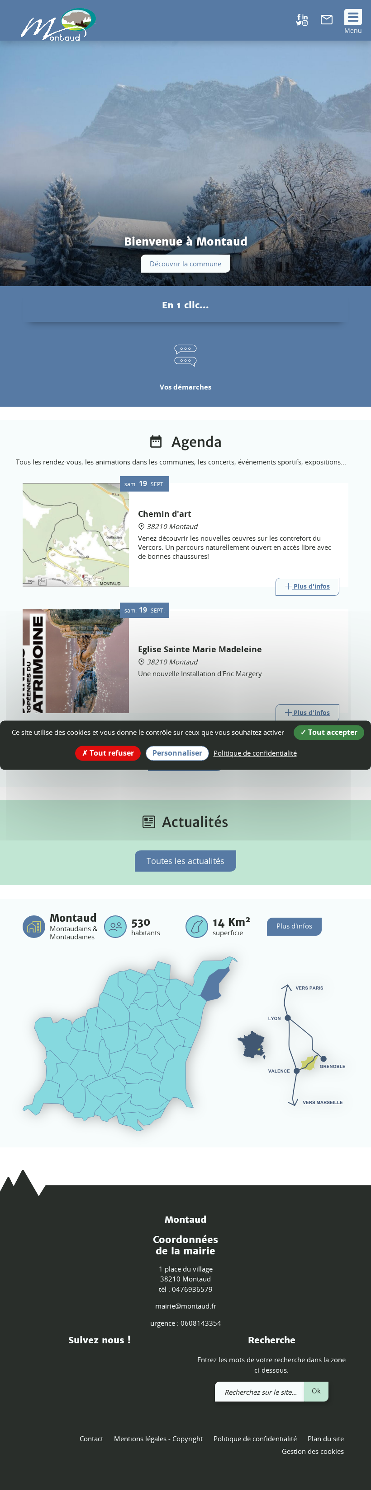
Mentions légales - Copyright (158, 1438)
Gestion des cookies (313, 1451)
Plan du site (326, 1438)
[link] (327, 21)
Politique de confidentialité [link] (255, 752)
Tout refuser (111, 753)
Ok (316, 1390)
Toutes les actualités (185, 860)
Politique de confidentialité (255, 1438)
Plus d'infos (294, 925)
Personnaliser (177, 753)
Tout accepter (331, 732)
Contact (91, 1438)
